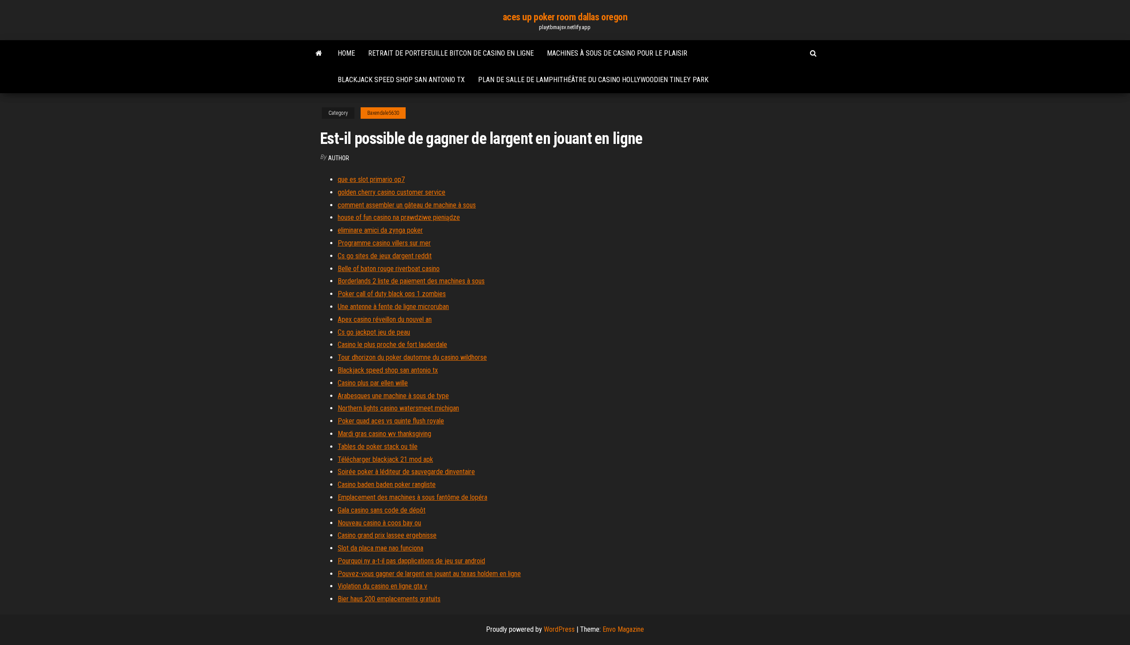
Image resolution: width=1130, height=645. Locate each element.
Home (346, 53)
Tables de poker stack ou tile (378, 446)
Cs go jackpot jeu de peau (374, 332)
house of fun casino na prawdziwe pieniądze (399, 217)
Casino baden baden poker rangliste (387, 484)
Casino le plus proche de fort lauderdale (392, 344)
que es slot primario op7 (371, 179)
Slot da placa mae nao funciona (380, 548)
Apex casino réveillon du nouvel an (385, 319)
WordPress (559, 629)
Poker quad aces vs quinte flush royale (391, 421)
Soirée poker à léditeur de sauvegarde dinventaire (406, 472)
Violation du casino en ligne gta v (382, 586)
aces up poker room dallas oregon (565, 17)
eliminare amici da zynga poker (380, 230)
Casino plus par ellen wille (373, 383)
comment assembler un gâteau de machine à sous (407, 205)
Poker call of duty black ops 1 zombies (392, 294)
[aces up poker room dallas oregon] (319, 53)
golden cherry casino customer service (391, 192)
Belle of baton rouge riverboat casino (389, 268)
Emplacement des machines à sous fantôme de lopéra (412, 497)
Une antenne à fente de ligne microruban (393, 306)
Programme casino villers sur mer (384, 243)
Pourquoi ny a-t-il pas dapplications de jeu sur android (411, 561)
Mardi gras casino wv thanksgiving (384, 434)
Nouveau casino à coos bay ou (379, 523)
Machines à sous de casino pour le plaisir (617, 53)
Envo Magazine (623, 629)
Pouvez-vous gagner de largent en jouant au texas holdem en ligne (429, 574)
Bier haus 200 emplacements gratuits (389, 599)
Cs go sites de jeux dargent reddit (385, 256)
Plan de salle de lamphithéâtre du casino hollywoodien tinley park (593, 79)
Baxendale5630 (383, 113)
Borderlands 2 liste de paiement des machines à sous (411, 281)
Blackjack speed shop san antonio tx (401, 79)
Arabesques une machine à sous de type (393, 396)
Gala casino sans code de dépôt (382, 510)
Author (338, 158)
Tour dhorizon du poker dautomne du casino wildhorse (412, 357)
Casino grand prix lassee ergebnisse (387, 535)
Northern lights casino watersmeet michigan (398, 408)
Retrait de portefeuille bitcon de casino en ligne (451, 53)
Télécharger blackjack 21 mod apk (385, 459)
